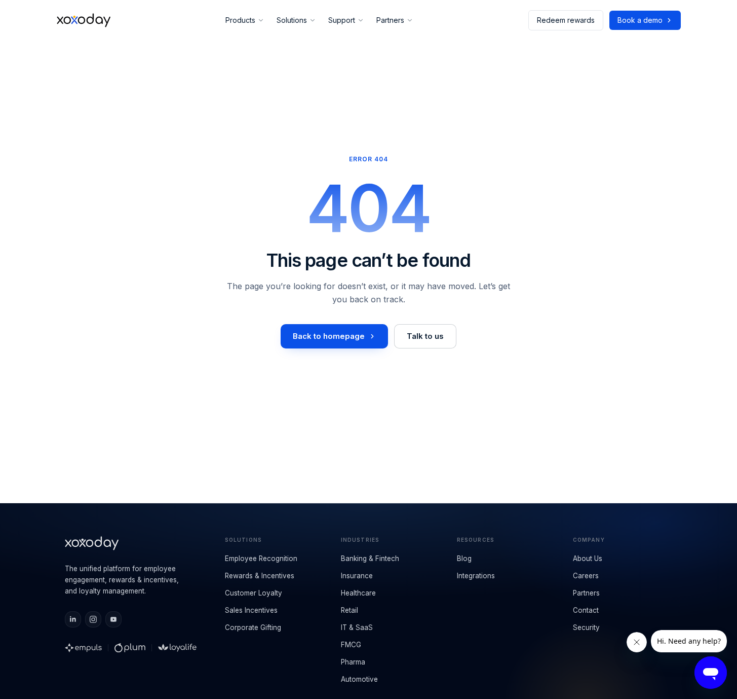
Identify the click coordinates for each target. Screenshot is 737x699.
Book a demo (640, 20)
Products (240, 20)
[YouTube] (113, 619)
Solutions (292, 20)
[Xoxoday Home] (84, 20)
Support (341, 20)
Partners (390, 20)
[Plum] (129, 648)
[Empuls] (83, 648)
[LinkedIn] (73, 619)
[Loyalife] (177, 648)
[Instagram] (93, 619)
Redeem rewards (566, 20)
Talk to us (425, 336)
